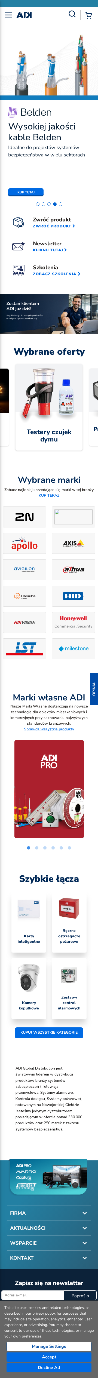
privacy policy (43, 1313)
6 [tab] (69, 848)
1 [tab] (28, 848)
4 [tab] (53, 848)
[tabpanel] (49, 789)
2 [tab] (36, 848)
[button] (94, 689)
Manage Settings (49, 1346)
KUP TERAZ (49, 495)
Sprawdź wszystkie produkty (49, 729)
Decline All (49, 1368)
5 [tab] (61, 848)
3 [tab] (45, 848)
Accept (49, 1357)
